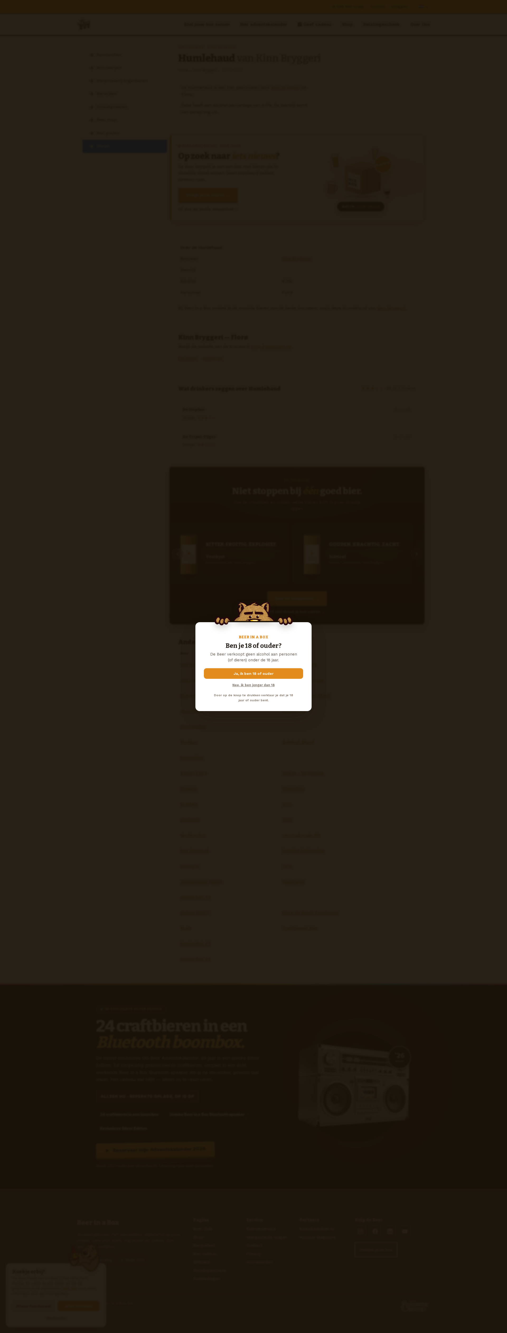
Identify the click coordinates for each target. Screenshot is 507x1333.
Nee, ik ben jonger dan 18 (253, 685)
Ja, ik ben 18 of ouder (254, 673)
